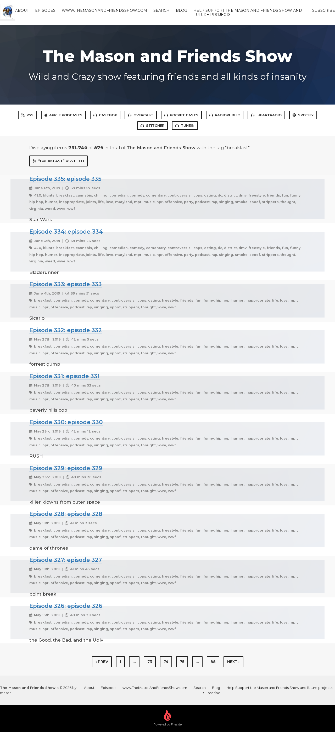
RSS (30, 115)
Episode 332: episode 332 (65, 330)
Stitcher (155, 125)
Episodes (45, 10)
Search (161, 10)
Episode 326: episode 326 (65, 605)
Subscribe (323, 10)
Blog (181, 10)
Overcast (143, 115)
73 (149, 661)
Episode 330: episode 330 (66, 422)
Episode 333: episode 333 (65, 284)
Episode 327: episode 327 (65, 559)
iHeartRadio (269, 115)
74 (166, 661)
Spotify (306, 115)
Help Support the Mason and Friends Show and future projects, (247, 12)
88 (213, 661)
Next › (233, 661)
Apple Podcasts (65, 115)
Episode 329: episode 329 (65, 468)
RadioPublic (227, 115)
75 (182, 661)
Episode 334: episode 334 (66, 231)
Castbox (108, 115)
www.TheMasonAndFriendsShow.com (104, 10)
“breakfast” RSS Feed (61, 161)
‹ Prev (102, 661)
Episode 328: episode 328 (65, 513)
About (22, 10)
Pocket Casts (184, 115)
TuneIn (187, 125)
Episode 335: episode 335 (65, 178)
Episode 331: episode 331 (64, 376)
